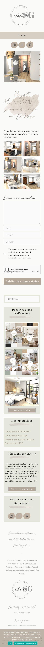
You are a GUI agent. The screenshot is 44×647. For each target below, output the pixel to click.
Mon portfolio (22, 410)
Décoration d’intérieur (18, 431)
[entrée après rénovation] (31, 148)
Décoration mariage (16, 435)
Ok (10, 643)
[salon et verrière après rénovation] (31, 165)
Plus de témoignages (22, 489)
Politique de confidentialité (25, 643)
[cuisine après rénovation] (13, 148)
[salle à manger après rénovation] (31, 181)
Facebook (22, 45)
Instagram (14, 45)
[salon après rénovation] (13, 181)
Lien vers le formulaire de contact (22, 625)
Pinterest (30, 45)
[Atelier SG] (22, 15)
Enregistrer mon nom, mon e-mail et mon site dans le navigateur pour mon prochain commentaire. (23, 253)
